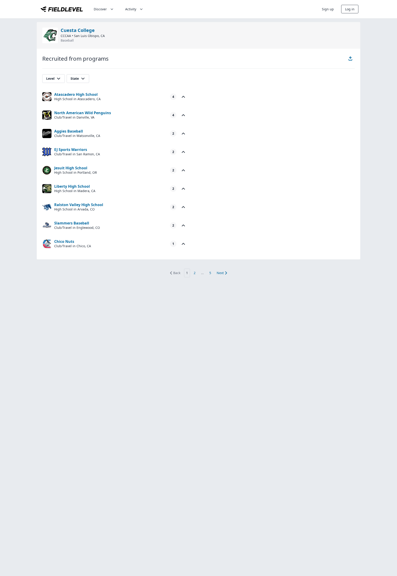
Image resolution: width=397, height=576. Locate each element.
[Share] (350, 58)
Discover (100, 9)
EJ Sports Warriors (70, 149)
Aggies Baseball (68, 131)
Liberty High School (72, 186)
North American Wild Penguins (82, 112)
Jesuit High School (70, 167)
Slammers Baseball (71, 223)
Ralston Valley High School (78, 204)
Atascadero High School (76, 94)
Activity (130, 9)
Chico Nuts (64, 241)
